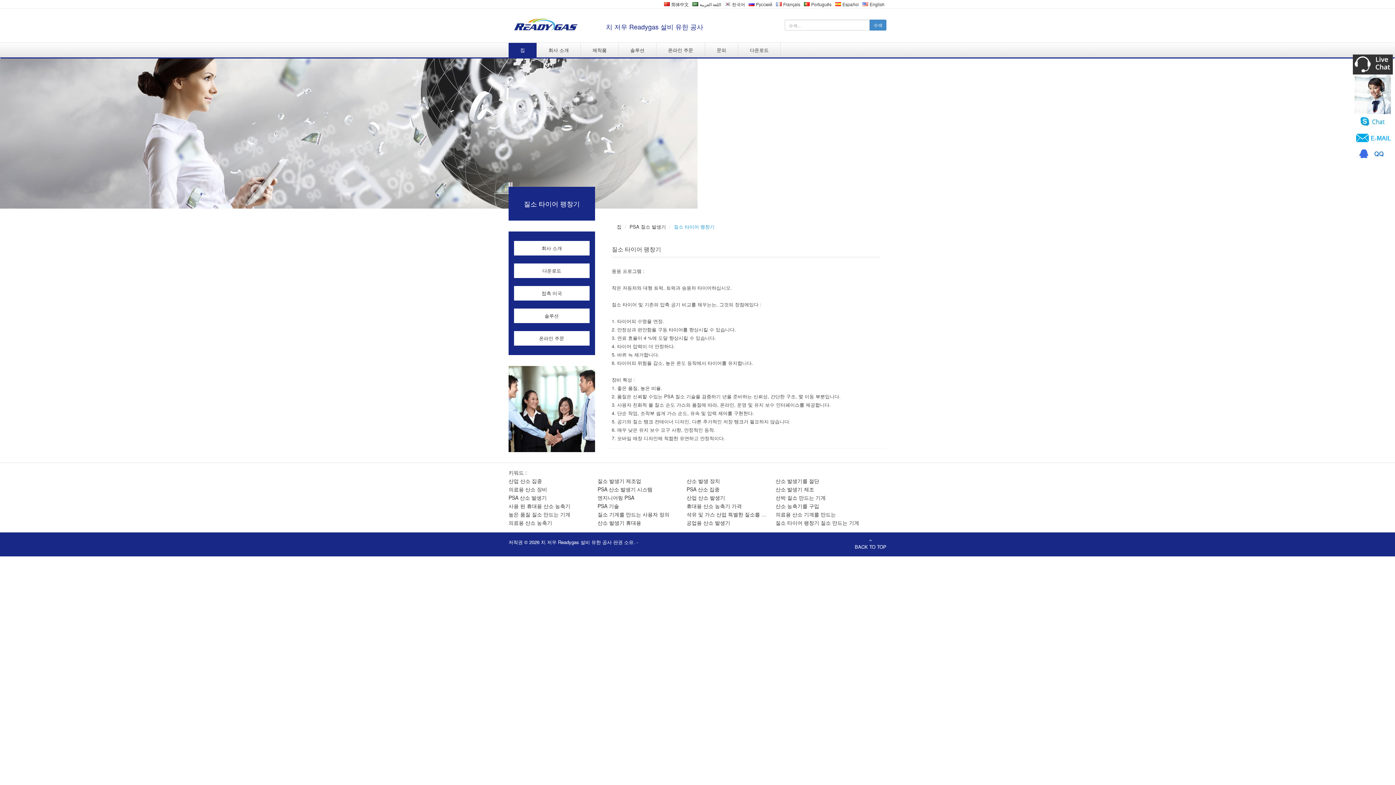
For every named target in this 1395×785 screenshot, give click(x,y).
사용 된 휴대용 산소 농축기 (539, 506)
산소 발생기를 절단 (797, 480)
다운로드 (759, 50)
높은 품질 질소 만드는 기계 (539, 514)
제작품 (600, 50)
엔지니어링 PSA (616, 497)
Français (791, 4)
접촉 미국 (552, 293)
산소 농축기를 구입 (797, 506)
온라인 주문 (680, 50)
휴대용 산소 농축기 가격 (714, 506)
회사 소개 (559, 50)
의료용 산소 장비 (528, 489)
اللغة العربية (710, 4)
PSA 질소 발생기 (648, 226)
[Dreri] (545, 24)
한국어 (738, 4)
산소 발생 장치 (703, 480)
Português (821, 4)
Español (850, 4)
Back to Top (870, 546)
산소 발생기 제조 (795, 489)
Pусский (763, 4)
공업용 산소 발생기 (708, 522)
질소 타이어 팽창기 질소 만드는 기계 (817, 522)
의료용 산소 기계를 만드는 (806, 514)
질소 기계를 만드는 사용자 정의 (634, 514)
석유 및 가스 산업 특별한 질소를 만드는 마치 (737, 514)
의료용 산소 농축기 (530, 522)
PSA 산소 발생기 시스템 (625, 489)
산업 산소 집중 (525, 480)
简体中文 (679, 4)
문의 (721, 50)
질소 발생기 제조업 (619, 480)
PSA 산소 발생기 (528, 497)
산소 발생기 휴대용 (619, 522)
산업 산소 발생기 (706, 497)
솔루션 (637, 50)
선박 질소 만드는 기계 (801, 497)
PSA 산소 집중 (703, 489)
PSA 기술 (608, 506)
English (877, 4)
